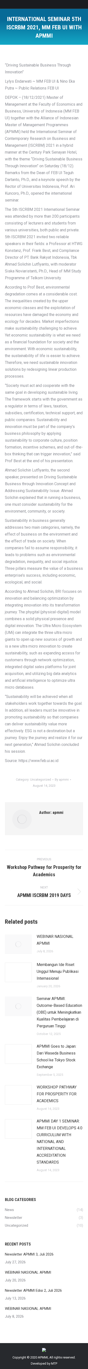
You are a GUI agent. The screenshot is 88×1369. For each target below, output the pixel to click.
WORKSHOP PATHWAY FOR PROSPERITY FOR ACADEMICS (57, 1094)
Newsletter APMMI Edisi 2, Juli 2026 (33, 1290)
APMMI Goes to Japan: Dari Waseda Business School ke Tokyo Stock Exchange (56, 1056)
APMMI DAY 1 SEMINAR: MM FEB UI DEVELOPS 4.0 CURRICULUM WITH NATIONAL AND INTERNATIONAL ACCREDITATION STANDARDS (59, 1142)
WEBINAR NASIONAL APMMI (55, 940)
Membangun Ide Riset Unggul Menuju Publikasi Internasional (57, 971)
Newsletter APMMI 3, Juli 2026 (29, 1254)
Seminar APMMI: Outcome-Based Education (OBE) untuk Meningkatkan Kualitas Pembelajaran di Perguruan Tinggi (59, 1012)
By (62, 779)
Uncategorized (40, 779)
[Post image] (18, 944)
